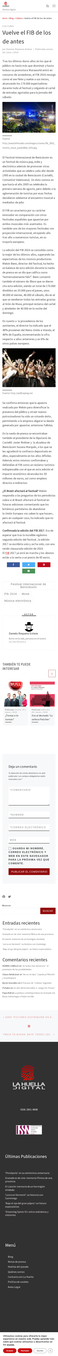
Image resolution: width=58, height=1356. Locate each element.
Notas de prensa (17, 1261)
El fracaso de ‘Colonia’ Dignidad (36, 982)
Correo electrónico (28, 827)
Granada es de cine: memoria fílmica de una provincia (27, 934)
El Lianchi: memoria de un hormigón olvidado (23, 939)
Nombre (17, 814)
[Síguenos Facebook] (3, 896)
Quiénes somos (16, 1271)
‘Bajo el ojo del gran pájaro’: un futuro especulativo (26, 949)
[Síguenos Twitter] (9, 896)
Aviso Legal (14, 1287)
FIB (7, 553)
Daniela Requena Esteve (19, 49)
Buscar (6, 905)
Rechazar (25, 1350)
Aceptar (9, 1350)
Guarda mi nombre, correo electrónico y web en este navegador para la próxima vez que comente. (29, 856)
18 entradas (17, 642)
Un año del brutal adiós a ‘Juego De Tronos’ (34, 987)
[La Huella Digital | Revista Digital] (5, 4)
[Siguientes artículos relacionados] (52, 673)
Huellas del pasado (18, 1266)
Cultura (19, 18)
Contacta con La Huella (21, 1276)
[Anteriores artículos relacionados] (44, 673)
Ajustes (40, 1350)
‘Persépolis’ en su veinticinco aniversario (22, 929)
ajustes (10, 1344)
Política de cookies (18, 1281)
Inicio (4, 18)
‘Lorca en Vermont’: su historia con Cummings (24, 944)
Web (13, 840)
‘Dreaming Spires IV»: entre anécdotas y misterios (26, 1213)
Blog (11, 18)
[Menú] (54, 6)
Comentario (20, 790)
